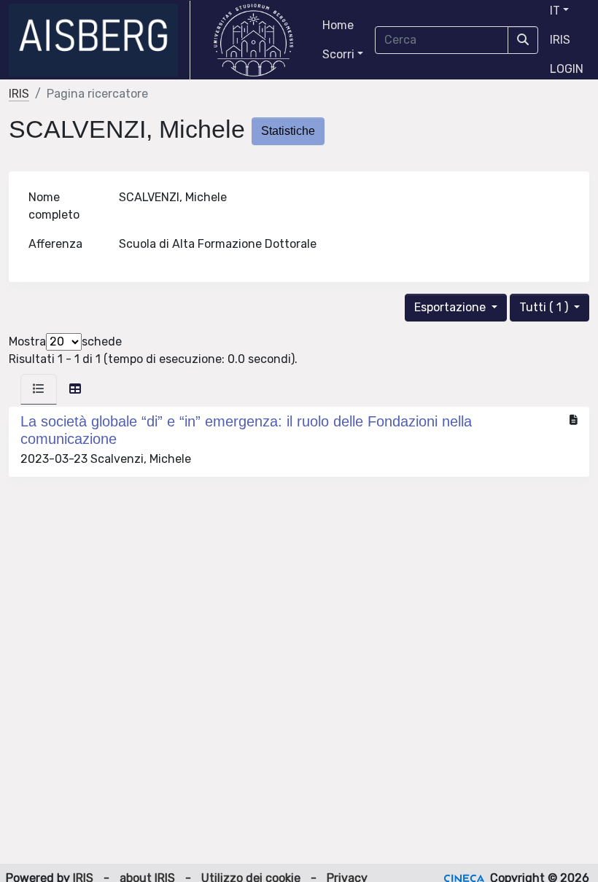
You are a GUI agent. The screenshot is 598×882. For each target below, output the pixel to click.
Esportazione (451, 307)
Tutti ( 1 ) (545, 307)
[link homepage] (99, 40)
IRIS (560, 40)
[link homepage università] (253, 40)
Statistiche (288, 131)
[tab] (38, 389)
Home (338, 25)
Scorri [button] (338, 54)
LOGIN (566, 69)
